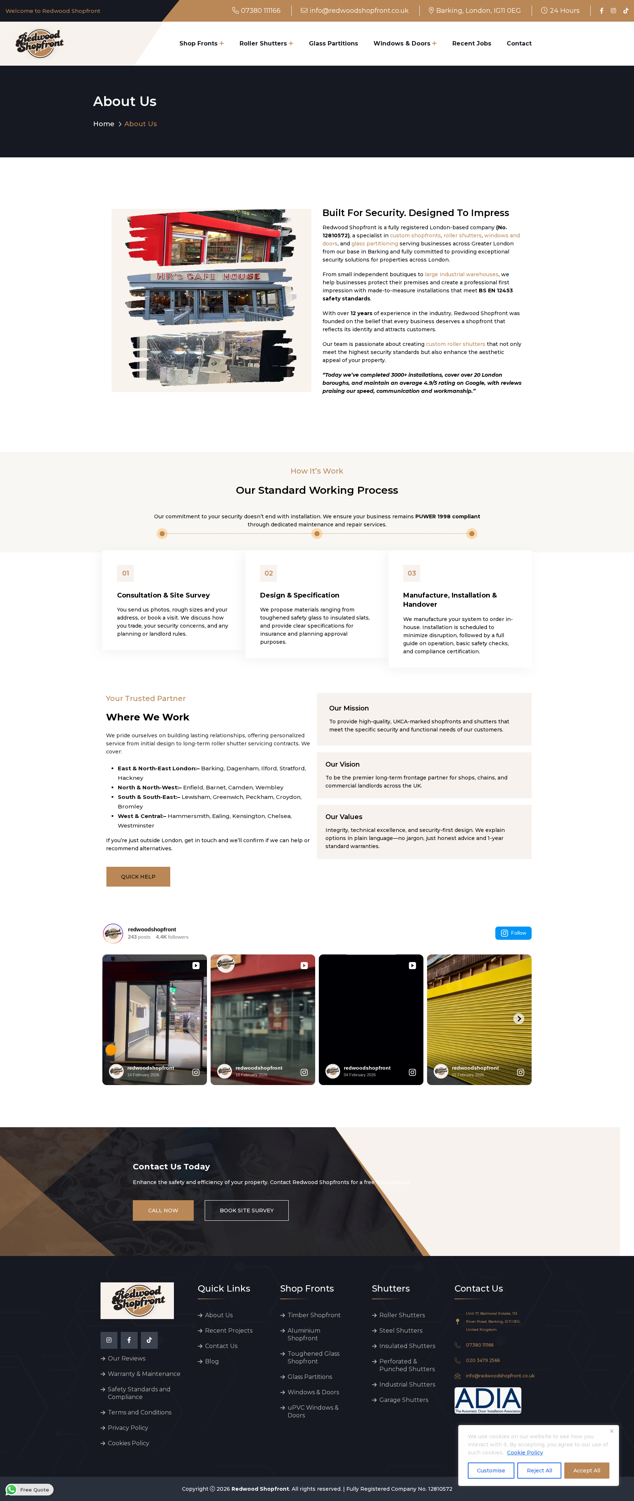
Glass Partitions (333, 43)
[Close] (611, 1431)
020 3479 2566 (483, 1360)
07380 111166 (261, 11)
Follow (518, 933)
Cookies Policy (128, 1443)
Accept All (586, 1470)
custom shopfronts (415, 235)
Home (103, 124)
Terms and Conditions (139, 1412)
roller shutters (463, 235)
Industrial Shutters (407, 1384)
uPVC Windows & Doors (313, 1411)
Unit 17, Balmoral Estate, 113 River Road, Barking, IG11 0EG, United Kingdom (493, 1321)
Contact (519, 43)
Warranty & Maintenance (144, 1373)
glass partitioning (374, 243)
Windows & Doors (402, 43)
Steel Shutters (400, 1330)
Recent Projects (228, 1330)
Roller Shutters (263, 43)
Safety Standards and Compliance (139, 1393)
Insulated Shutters (407, 1346)
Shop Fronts (198, 43)
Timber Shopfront (314, 1315)
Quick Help (138, 876)
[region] (538, 1455)
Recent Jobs (471, 43)
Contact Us (221, 1346)
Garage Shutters (403, 1399)
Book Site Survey (247, 1210)
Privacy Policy (128, 1427)
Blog (212, 1361)
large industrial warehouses (462, 274)
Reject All (539, 1470)
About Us (219, 1315)
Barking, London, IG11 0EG (478, 11)
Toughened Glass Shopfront (313, 1357)
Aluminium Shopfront (304, 1334)
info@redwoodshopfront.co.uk (359, 11)
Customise (491, 1470)
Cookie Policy (525, 1452)
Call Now (163, 1210)
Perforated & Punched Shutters (407, 1365)
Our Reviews (126, 1358)
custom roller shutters (455, 344)
